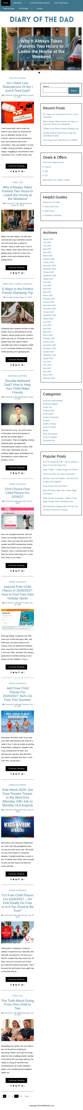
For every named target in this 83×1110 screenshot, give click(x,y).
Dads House (50, 211)
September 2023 (49, 355)
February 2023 (49, 378)
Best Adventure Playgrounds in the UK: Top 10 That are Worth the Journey (60, 508)
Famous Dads (48, 411)
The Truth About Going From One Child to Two (17, 1004)
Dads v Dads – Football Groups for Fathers (60, 470)
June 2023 (47, 365)
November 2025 (49, 269)
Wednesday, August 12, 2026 (21, 204)
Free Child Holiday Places (53, 162)
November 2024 (49, 309)
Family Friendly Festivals (39, 3)
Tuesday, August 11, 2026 (22, 297)
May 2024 (47, 329)
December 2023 (49, 345)
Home (5, 3)
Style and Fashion (50, 434)
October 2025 (48, 272)
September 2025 (49, 276)
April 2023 (47, 372)
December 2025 (49, 266)
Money (45, 430)
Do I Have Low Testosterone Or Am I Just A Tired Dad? (17, 86)
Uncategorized (49, 440)
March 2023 (48, 375)
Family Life (17, 182)
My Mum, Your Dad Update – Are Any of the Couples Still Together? (60, 480)
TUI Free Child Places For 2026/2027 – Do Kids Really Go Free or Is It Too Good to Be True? (17, 902)
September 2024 (49, 315)
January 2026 (48, 262)
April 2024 (47, 332)
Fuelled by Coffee (11, 95)
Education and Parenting (53, 401)
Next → (28, 1096)
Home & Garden (49, 427)
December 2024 (49, 305)
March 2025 (48, 295)
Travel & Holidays (23, 284)
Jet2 (46, 171)
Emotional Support (17, 376)
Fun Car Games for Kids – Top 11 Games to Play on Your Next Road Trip (60, 463)
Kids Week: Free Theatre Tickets (56, 180)
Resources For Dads (51, 202)
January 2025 (48, 302)
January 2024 (48, 342)
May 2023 (47, 368)
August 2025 (48, 279)
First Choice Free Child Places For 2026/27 (17, 492)
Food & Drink (48, 414)
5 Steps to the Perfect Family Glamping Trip (60, 129)
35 (21, 1096)
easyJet (48, 167)
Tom (7, 297)
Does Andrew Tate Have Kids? (55, 486)
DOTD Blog (23, 9)
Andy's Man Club (51, 207)
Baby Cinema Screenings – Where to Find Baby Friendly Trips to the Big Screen (60, 500)
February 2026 (49, 259)
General (46, 420)
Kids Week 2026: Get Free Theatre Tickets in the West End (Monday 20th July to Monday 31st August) (17, 797)
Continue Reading (16, 166)
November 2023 (49, 348)
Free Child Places (61, 3)
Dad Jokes (17, 3)
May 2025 (47, 289)
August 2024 (48, 319)
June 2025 (47, 285)
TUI (46, 176)
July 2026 (47, 242)
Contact (40, 9)
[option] (41, 49)
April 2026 (47, 252)
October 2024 (48, 312)
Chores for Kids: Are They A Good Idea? (59, 474)
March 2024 (48, 335)
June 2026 (47, 246)
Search (46, 86)
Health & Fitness (17, 78)
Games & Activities (17, 785)
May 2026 (47, 249)
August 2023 (48, 358)
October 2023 (48, 352)
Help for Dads (8, 9)
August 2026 (48, 239)
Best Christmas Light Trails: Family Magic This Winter (60, 492)
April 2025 (47, 292)
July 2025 (47, 282)
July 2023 (47, 362)
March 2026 (48, 256)
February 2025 (49, 299)
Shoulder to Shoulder (53, 215)
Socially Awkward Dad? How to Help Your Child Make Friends (41, 48)
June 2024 (47, 325)
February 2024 (49, 338)
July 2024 (47, 322)
